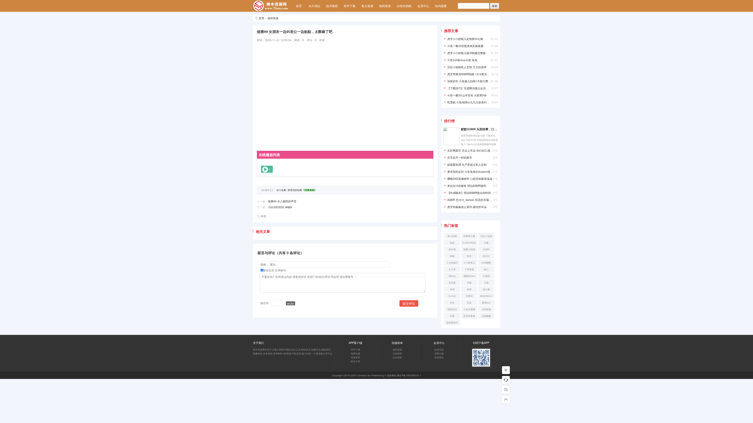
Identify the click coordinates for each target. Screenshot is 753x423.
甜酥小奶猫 (469, 249)
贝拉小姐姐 (486, 236)
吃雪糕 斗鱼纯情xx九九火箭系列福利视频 (472, 102)
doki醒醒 (486, 262)
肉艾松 (486, 256)
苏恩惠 (452, 282)
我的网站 (392, 375)
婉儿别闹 (452, 236)
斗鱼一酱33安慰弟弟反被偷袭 (465, 46)
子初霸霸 (469, 269)
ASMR (486, 249)
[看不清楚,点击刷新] (290, 303)
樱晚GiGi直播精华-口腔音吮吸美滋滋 (469, 179)
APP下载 (355, 349)
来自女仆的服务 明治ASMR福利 (466, 186)
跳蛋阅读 (452, 309)
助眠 (452, 256)
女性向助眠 (404, 6)
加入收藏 (281, 190)
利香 (452, 315)
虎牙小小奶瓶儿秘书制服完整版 (466, 53)
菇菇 (452, 242)
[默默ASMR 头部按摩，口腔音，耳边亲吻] (451, 136)
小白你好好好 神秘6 (280, 207)
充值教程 (397, 353)
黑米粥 (452, 249)
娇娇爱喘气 (452, 322)
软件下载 (350, 6)
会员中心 (423, 6)
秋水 (469, 256)
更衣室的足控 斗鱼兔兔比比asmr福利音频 (472, 172)
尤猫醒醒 (486, 315)
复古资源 (367, 6)
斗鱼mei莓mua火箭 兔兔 (462, 60)
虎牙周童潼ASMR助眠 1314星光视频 (469, 74)
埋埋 (452, 289)
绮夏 (486, 242)
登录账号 (280, 270)
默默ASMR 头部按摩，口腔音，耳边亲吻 (479, 129)
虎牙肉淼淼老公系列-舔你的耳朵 (467, 207)
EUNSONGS (469, 242)
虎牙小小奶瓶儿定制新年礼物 (465, 39)
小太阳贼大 (452, 262)
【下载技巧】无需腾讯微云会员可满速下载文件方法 (478, 88)
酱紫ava (486, 302)
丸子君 (452, 269)
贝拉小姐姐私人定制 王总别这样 (467, 67)
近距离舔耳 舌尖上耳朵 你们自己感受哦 (471, 150)
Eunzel (452, 295)
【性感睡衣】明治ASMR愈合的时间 (469, 193)
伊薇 (469, 282)
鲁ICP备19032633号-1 (409, 375)
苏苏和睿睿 (469, 315)
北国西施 (486, 309)
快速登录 (355, 357)
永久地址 (314, 6)
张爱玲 (469, 295)
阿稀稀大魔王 (469, 236)
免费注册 (355, 353)
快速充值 (439, 349)
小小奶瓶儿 (469, 262)
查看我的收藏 (295, 190)
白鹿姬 (486, 275)
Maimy (452, 275)
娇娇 (469, 289)
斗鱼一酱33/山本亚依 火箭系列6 (467, 95)
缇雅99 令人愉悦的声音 (282, 201)
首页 (299, 6)
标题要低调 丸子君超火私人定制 (467, 164)
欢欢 (452, 302)
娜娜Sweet (469, 275)
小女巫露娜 (469, 309)
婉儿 (486, 269)
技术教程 (332, 6)
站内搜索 (441, 6)
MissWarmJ (486, 295)
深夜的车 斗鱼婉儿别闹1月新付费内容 (470, 81)
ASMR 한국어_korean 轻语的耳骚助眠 (470, 200)
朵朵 (469, 302)
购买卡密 (355, 361)
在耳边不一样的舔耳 (459, 157)
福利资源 (385, 6)
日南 (486, 282)
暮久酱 (486, 289)
